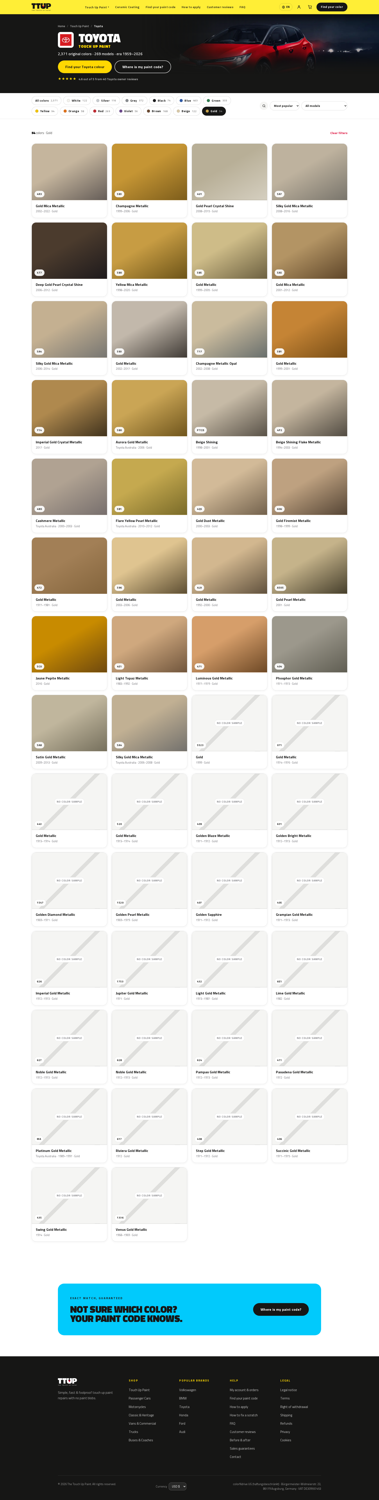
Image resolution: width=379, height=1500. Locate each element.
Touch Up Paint (97, 7)
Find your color (332, 7)
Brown (160, 111)
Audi (182, 1431)
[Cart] (310, 7)
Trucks (133, 1431)
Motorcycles (137, 1406)
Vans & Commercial (142, 1423)
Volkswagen (187, 1389)
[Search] (264, 106)
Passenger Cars (140, 1398)
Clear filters (338, 133)
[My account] (299, 7)
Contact (235, 1456)
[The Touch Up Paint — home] (41, 7)
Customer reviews (220, 7)
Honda (183, 1415)
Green (219, 100)
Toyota (184, 1406)
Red (104, 111)
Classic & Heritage (141, 1415)
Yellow (47, 111)
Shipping (286, 1415)
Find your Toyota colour (84, 66)
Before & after (240, 1440)
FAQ (242, 7)
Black (164, 100)
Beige (189, 111)
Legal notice (288, 1389)
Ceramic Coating (127, 7)
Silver (108, 100)
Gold (216, 111)
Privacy (285, 1431)
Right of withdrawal (294, 1406)
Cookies (285, 1440)
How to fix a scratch (244, 1415)
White (79, 100)
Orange (76, 111)
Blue (191, 100)
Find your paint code (161, 7)
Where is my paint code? (142, 66)
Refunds (286, 1423)
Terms (285, 1398)
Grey (137, 100)
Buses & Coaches (141, 1440)
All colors (46, 100)
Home (61, 26)
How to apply (191, 7)
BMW (183, 1398)
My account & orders (244, 1389)
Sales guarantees (242, 1448)
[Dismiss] (19, 1490)
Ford (182, 1423)
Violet (131, 111)
